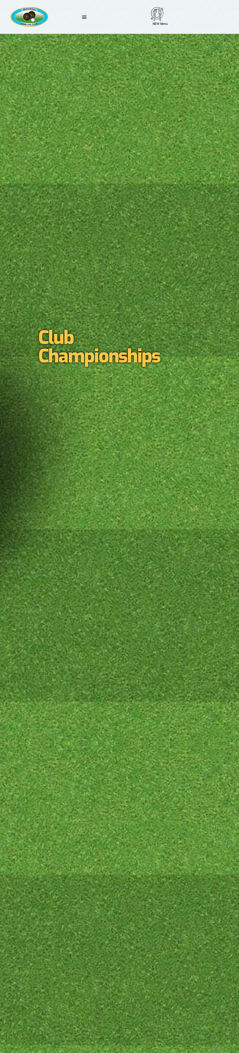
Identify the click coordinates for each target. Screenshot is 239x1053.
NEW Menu (160, 24)
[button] (84, 17)
